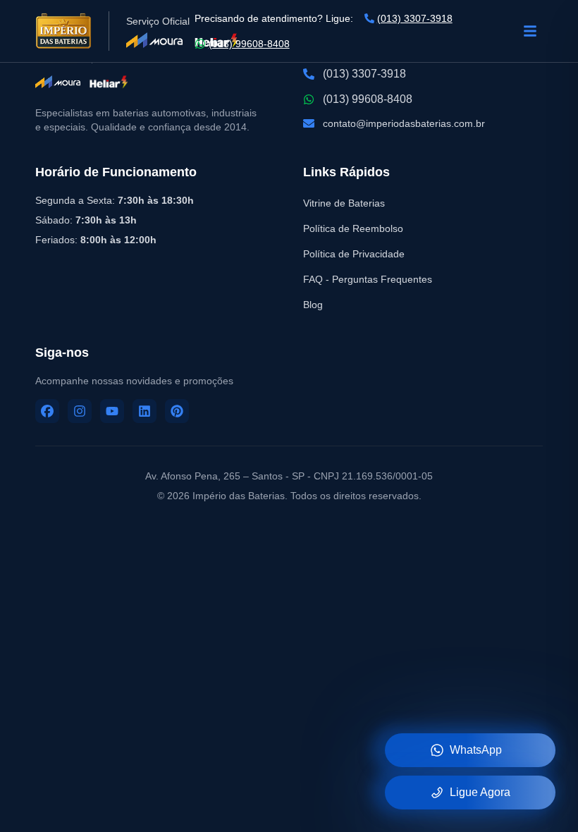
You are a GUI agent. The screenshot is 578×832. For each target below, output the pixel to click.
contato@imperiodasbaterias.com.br (404, 123)
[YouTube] (112, 411)
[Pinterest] (177, 411)
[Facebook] (47, 411)
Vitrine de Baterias (344, 203)
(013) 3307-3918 (415, 18)
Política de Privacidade (354, 253)
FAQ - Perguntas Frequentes (367, 279)
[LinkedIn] (144, 411)
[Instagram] (80, 411)
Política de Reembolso (353, 228)
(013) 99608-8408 (249, 43)
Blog (313, 304)
